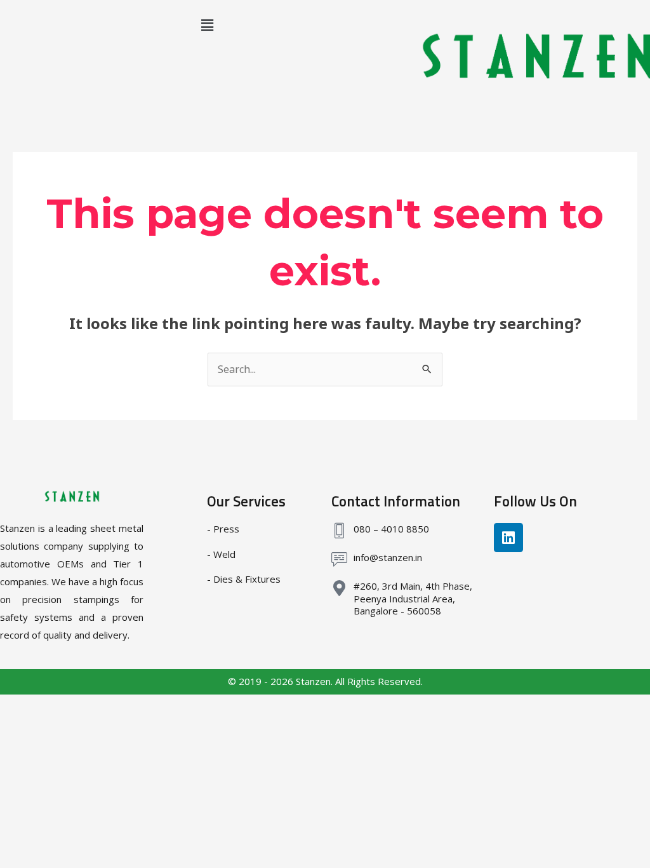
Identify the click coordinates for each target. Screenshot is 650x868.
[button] (207, 25)
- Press (223, 528)
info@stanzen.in (388, 557)
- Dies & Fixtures (244, 579)
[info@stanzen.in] (339, 559)
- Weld (221, 554)
